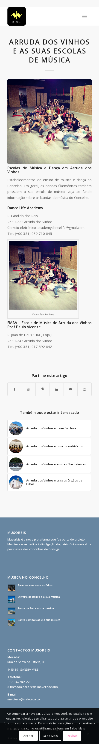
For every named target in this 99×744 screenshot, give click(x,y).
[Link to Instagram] (84, 389)
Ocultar (72, 736)
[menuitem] (84, 16)
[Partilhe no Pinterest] (43, 389)
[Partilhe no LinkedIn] (57, 389)
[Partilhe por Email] (71, 389)
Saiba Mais (50, 736)
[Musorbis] (41, 16)
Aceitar (28, 736)
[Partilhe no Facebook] (15, 389)
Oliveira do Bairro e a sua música (39, 596)
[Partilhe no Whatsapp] (29, 389)
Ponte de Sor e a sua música (36, 608)
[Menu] (84, 16)
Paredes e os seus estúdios (35, 585)
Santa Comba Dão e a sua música (39, 619)
